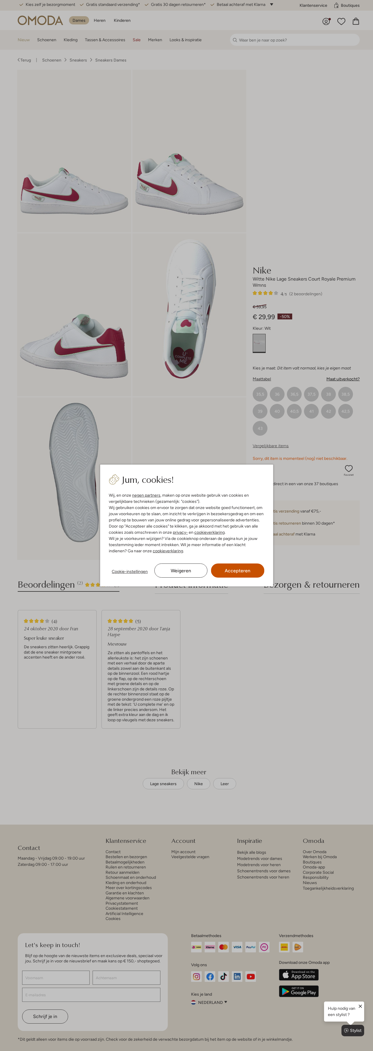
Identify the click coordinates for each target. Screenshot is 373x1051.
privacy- (180, 532)
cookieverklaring (209, 532)
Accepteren (237, 570)
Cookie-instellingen (130, 571)
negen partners (146, 495)
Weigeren (181, 570)
